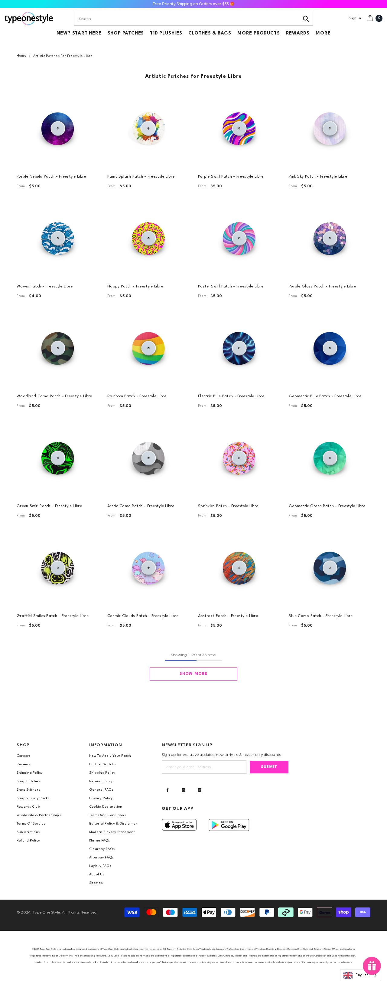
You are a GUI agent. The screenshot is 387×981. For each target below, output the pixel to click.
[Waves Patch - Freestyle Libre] (57, 238)
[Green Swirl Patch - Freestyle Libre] (57, 457)
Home (21, 55)
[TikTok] (199, 790)
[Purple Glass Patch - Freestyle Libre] (329, 238)
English (362, 975)
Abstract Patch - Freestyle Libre (228, 616)
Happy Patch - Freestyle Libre (135, 286)
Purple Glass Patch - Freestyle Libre (322, 286)
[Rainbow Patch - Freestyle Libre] (148, 348)
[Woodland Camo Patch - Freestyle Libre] (57, 348)
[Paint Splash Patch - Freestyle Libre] (148, 128)
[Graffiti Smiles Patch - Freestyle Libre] (57, 567)
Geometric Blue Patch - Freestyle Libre (325, 396)
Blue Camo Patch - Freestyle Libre (321, 616)
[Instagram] (183, 790)
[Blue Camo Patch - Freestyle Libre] (329, 567)
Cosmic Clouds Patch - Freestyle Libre (142, 616)
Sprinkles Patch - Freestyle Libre (228, 506)
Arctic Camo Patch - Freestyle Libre (140, 506)
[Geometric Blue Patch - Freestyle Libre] (329, 348)
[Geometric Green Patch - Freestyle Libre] (329, 457)
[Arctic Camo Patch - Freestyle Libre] (148, 457)
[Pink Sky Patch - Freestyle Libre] (329, 128)
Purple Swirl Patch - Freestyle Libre (230, 177)
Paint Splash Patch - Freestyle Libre (140, 177)
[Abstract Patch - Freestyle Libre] (239, 567)
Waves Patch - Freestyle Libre (45, 286)
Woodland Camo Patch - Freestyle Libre (54, 396)
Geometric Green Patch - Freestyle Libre (327, 506)
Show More (193, 674)
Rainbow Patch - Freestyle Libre (137, 396)
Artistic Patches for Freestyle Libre (63, 56)
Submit (269, 767)
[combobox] (186, 19)
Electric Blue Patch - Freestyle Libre (231, 396)
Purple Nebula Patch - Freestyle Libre (51, 177)
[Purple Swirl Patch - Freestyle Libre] (239, 128)
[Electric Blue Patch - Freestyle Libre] (239, 348)
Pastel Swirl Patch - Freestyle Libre (230, 286)
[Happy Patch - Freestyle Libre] (148, 238)
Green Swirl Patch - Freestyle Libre (49, 506)
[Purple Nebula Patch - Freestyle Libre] (57, 128)
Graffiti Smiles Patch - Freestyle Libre (53, 616)
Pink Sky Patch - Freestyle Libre (318, 177)
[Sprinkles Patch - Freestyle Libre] (239, 457)
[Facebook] (167, 790)
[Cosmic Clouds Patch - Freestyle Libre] (148, 567)
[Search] (306, 19)
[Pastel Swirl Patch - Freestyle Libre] (239, 238)
